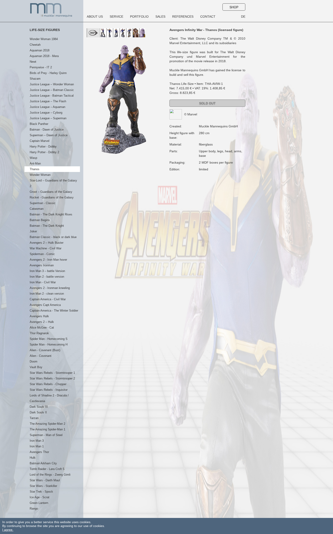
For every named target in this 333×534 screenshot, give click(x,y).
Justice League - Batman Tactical (52, 95)
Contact (207, 16)
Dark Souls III (39, 406)
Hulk (33, 457)
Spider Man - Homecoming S (49, 339)
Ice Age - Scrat (39, 497)
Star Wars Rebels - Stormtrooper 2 (52, 378)
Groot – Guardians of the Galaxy (51, 191)
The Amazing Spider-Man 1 (47, 429)
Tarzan (34, 418)
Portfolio (139, 16)
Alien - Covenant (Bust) (45, 350)
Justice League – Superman (48, 118)
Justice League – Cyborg (46, 112)
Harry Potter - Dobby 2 (44, 152)
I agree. (7, 530)
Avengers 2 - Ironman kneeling (50, 288)
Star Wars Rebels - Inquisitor (49, 389)
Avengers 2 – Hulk (42, 322)
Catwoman (36, 208)
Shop (233, 7)
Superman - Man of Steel (46, 435)
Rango (34, 508)
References (182, 16)
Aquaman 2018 (39, 50)
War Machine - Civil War (45, 248)
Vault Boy (36, 367)
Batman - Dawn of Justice (47, 129)
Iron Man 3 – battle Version (47, 271)
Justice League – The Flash (48, 101)
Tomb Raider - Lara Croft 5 (47, 469)
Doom (33, 361)
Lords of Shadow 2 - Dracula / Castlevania (49, 398)
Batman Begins (40, 220)
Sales (160, 16)
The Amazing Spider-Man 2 (47, 423)
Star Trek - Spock (41, 491)
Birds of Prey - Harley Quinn (48, 73)
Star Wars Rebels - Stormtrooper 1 (52, 372)
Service (116, 16)
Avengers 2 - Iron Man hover (48, 259)
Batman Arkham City (43, 463)
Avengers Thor (39, 452)
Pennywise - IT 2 (41, 67)
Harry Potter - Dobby (43, 146)
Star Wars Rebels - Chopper (48, 384)
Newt (33, 61)
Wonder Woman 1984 (44, 39)
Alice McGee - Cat (42, 327)
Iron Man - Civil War (43, 282)
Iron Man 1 (37, 446)
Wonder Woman (40, 174)
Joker (33, 231)
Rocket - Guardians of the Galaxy (52, 197)
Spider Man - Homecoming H (49, 344)
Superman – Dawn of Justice (49, 135)
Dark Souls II (38, 412)
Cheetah (35, 44)
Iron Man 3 (37, 440)
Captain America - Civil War (48, 299)
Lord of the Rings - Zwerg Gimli (50, 474)
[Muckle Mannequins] (51, 10)
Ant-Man (35, 163)
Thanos (34, 169)
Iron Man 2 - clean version (47, 293)
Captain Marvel (39, 141)
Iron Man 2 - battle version (47, 276)
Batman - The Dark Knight (47, 225)
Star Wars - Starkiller (43, 486)
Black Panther (39, 124)
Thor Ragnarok (39, 333)
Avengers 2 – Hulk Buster (46, 242)
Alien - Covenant (40, 356)
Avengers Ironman (42, 265)
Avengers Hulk (39, 316)
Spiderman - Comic (42, 254)
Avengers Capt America (45, 305)
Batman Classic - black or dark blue (53, 237)
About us (95, 16)
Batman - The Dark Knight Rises (51, 214)
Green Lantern (39, 503)
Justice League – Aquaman (47, 107)
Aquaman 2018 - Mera (44, 56)
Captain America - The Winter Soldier (54, 310)
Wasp (33, 158)
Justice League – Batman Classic (52, 90)
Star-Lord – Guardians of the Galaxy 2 (53, 183)
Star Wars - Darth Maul (45, 480)
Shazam (35, 78)
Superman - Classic (43, 203)
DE (243, 16)
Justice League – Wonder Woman (52, 84)
